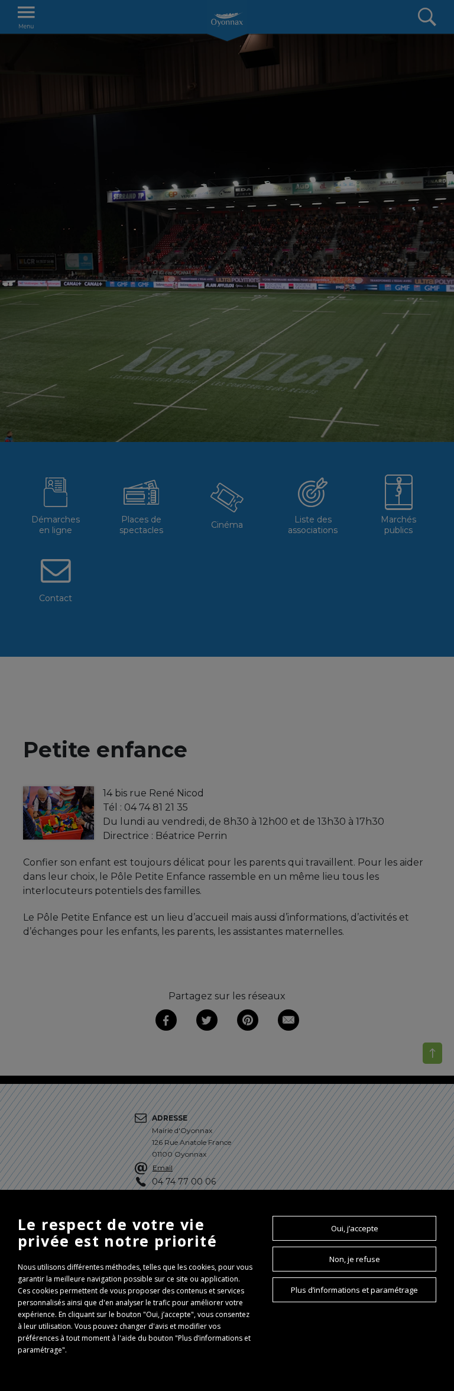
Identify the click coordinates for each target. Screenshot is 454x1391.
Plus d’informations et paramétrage (354, 1290)
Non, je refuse (354, 1259)
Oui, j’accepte (354, 1228)
